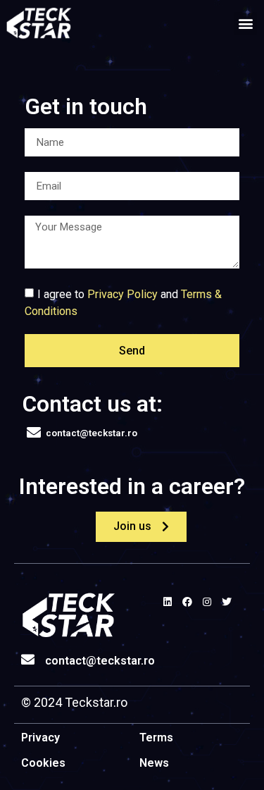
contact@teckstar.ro (100, 660)
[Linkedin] (167, 602)
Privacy (40, 737)
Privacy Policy (122, 294)
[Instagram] (207, 602)
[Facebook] (187, 602)
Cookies (43, 763)
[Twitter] (227, 602)
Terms (156, 737)
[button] (245, 23)
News (154, 763)
